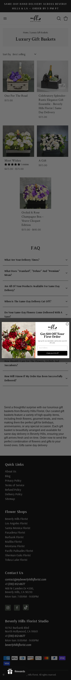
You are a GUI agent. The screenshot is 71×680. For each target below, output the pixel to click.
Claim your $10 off (52, 353)
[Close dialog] (67, 324)
